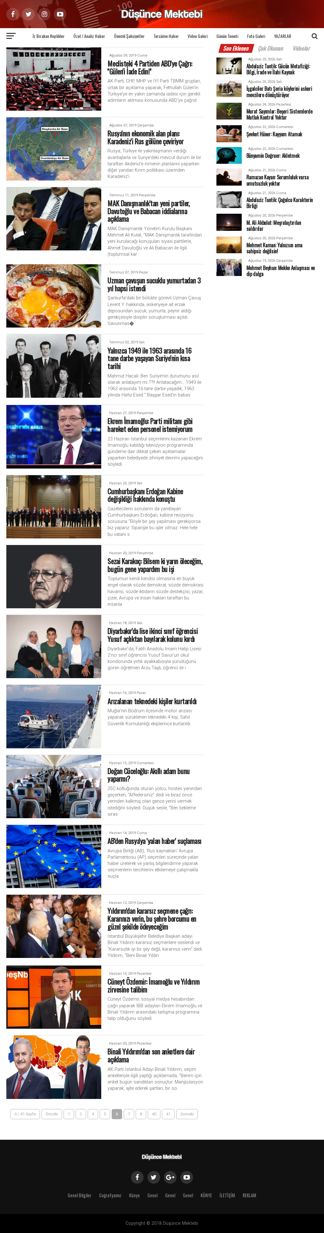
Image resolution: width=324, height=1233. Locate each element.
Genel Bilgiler (79, 1195)
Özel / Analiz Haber (89, 36)
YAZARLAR (282, 36)
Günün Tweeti (227, 36)
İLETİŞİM (227, 1195)
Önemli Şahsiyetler (129, 36)
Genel (152, 1195)
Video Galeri (198, 36)
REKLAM (249, 1195)
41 (168, 1114)
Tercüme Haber (166, 36)
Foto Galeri (256, 36)
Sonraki (187, 1114)
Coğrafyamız (110, 1195)
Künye (134, 1195)
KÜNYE (206, 1195)
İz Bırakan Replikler (49, 36)
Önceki (52, 1114)
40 (154, 1114)
